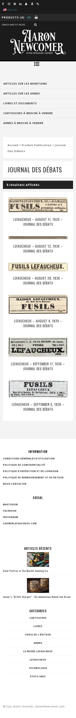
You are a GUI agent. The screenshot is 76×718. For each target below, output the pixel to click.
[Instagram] (10, 3)
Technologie (38, 668)
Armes (38, 643)
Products (10, 17)
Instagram (10, 517)
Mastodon (10, 504)
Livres (38, 626)
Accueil (13, 145)
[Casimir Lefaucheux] (28, 3)
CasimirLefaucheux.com (20, 523)
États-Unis (38, 676)
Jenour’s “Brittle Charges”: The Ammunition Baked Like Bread (37, 596)
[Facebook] (5, 3)
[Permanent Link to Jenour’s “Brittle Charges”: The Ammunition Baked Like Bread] (38, 592)
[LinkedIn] (22, 3)
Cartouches (38, 617)
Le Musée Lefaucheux (38, 651)
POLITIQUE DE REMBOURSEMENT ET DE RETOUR (33, 477)
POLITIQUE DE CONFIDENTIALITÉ (24, 464)
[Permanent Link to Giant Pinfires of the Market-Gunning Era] (38, 566)
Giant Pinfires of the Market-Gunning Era (25, 570)
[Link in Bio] (39, 3)
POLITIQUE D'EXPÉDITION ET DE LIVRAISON (30, 471)
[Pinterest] (16, 3)
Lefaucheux (38, 659)
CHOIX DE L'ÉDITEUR (38, 634)
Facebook (10, 510)
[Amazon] (33, 3)
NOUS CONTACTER (15, 483)
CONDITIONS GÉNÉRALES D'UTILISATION (29, 458)
